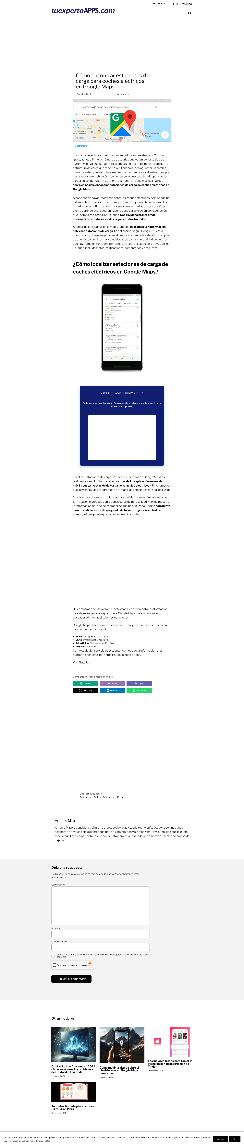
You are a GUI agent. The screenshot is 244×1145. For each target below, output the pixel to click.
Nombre (56, 928)
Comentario (58, 885)
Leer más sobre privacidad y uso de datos (31, 1141)
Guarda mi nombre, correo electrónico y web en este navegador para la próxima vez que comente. (102, 956)
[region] (122, 1138)
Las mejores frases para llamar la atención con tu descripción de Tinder (170, 1064)
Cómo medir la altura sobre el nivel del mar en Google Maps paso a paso (119, 1070)
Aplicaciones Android (91, 797)
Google (84, 662)
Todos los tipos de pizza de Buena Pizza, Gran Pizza (73, 1107)
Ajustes (220, 1139)
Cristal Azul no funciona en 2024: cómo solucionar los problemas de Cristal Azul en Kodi (73, 1069)
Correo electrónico (61, 941)
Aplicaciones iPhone (113, 797)
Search (190, 13)
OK (234, 1139)
